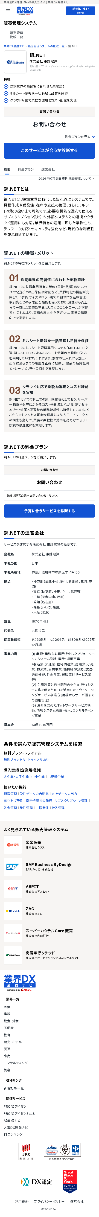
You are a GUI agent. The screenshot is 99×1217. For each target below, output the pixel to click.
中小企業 (38, 777)
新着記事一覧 (14, 1088)
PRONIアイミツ (15, 1106)
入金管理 (10, 808)
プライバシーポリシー (49, 1202)
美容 (7, 1070)
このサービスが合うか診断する (49, 150)
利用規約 (22, 1202)
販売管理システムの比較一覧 (46, 46)
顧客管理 (10, 794)
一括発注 (42, 808)
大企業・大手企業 (16, 777)
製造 (7, 1049)
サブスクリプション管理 (71, 801)
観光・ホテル (13, 1042)
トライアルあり (38, 760)
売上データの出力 (64, 794)
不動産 (9, 1028)
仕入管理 (58, 808)
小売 (7, 1056)
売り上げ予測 (13, 801)
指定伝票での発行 (39, 801)
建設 (7, 1014)
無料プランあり (15, 760)
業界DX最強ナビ (14, 46)
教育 (7, 1035)
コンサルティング (15, 1063)
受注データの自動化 (34, 794)
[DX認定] (36, 1182)
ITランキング (13, 1135)
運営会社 (77, 1202)
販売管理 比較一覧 (16, 35)
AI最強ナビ (12, 1120)
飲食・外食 (11, 1021)
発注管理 (26, 808)
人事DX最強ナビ (16, 1128)
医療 (7, 1007)
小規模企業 (55, 777)
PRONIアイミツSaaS (19, 1114)
